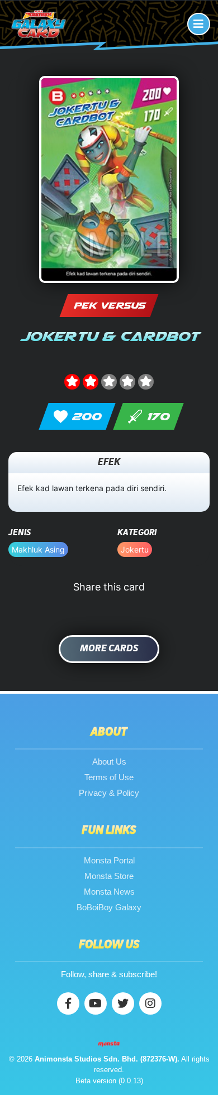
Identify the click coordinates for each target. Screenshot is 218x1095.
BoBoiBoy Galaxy (109, 907)
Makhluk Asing (38, 549)
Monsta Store (109, 876)
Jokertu (135, 549)
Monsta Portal (109, 860)
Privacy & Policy (109, 793)
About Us (109, 761)
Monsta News (109, 891)
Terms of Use (109, 777)
